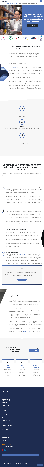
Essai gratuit (34, 350)
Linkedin (5, 450)
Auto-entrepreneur (13, 3)
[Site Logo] (5, 1)
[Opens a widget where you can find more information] (40, 465)
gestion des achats (22, 254)
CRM (20, 190)
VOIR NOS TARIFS (33, 25)
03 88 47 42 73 (7, 445)
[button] (41, 1)
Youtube (3, 450)
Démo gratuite (24, 455)
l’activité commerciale (26, 331)
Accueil (8, 3)
